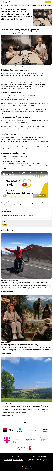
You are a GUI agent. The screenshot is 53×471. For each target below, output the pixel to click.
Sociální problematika (12, 280)
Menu (49, 2)
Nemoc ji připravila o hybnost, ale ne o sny (19, 344)
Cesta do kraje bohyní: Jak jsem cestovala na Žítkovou (24, 406)
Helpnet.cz (8, 2)
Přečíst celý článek (6, 291)
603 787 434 (9, 459)
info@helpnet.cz (18, 459)
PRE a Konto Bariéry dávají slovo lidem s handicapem (24, 283)
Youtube (40, 459)
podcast (5, 224)
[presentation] (26, 256)
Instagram (47, 459)
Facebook (32, 459)
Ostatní (6, 5)
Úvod (2, 5)
